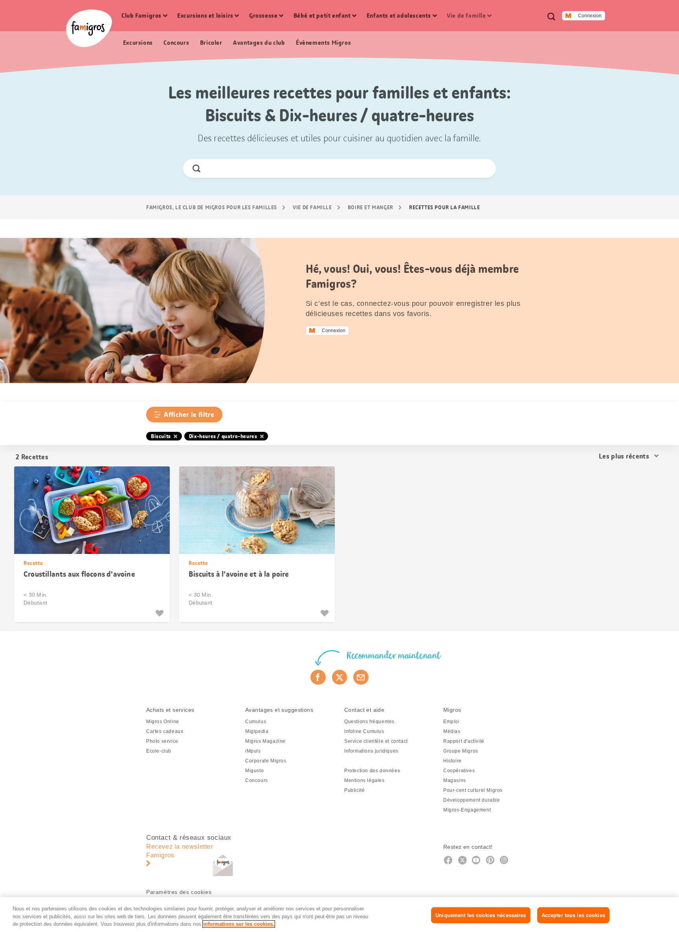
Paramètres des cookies (178, 892)
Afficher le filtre (189, 414)
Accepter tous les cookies (573, 915)
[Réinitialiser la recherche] (483, 168)
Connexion (590, 15)
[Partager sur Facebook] (318, 677)
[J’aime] (160, 613)
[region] (339, 914)
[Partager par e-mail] (361, 677)
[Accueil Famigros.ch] (89, 28)
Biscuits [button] (161, 436)
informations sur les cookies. (238, 924)
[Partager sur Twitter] (339, 677)
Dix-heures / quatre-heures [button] (223, 436)
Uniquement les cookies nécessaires (480, 915)
